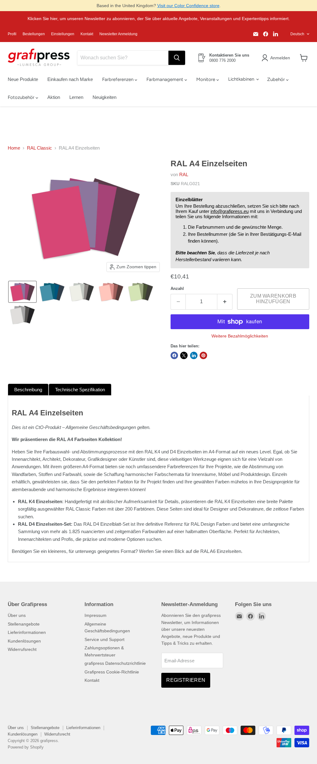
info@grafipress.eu (230, 211)
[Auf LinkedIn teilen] (194, 355)
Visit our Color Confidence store (188, 5)
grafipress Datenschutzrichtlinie (115, 663)
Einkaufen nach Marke (70, 79)
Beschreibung (28, 389)
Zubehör (276, 79)
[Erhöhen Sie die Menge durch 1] (224, 301)
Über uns (17, 615)
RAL (183, 174)
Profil (12, 34)
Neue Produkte (23, 79)
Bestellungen (34, 34)
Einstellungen (62, 34)
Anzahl (177, 288)
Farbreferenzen (118, 79)
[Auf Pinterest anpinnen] (203, 355)
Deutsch (297, 34)
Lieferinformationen (27, 632)
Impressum (95, 615)
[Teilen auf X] (184, 355)
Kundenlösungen (24, 641)
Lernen (76, 97)
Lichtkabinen (241, 79)
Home (14, 148)
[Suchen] (176, 58)
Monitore (206, 79)
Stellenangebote (24, 624)
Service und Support (104, 639)
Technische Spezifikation (80, 389)
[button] (277, 58)
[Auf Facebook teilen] (174, 355)
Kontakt (86, 34)
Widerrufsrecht (22, 649)
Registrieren (185, 680)
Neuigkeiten (104, 97)
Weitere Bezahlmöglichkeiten (239, 335)
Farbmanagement (165, 79)
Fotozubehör (22, 97)
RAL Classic (39, 148)
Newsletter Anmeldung (118, 34)
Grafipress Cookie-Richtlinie (112, 671)
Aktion (53, 97)
